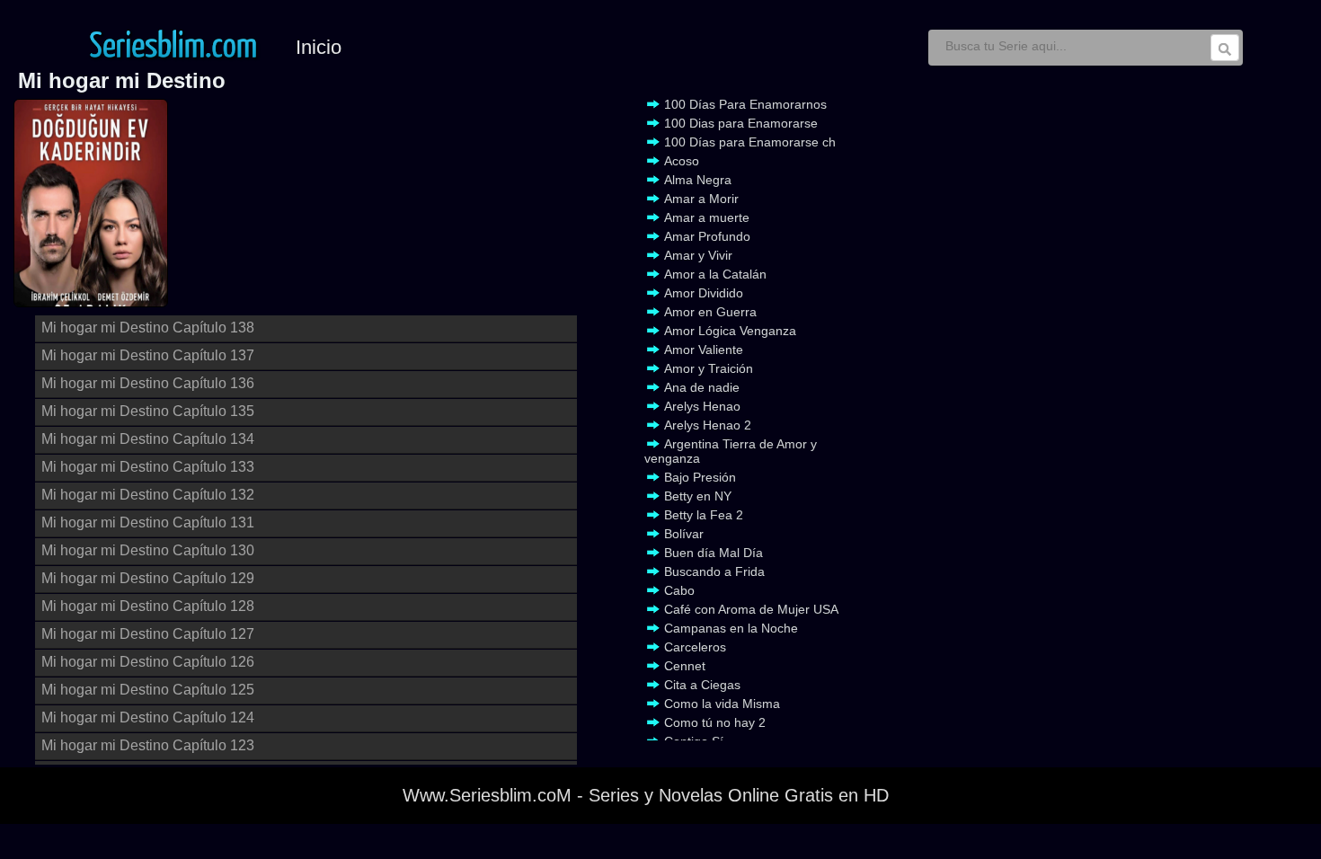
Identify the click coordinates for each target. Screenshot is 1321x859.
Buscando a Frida (714, 571)
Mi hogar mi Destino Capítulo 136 (147, 383)
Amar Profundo (707, 236)
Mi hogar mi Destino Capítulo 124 (147, 717)
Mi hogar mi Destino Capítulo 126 (147, 661)
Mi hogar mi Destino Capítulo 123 (147, 745)
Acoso (681, 161)
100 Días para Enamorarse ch (750, 142)
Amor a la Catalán (715, 274)
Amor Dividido (703, 293)
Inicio (318, 47)
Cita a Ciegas (702, 684)
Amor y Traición (708, 368)
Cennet (684, 666)
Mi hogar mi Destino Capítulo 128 (147, 606)
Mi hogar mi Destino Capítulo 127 (147, 634)
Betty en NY (697, 496)
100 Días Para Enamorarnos (745, 104)
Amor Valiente (703, 349)
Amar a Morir (701, 198)
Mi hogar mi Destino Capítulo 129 (147, 578)
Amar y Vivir (698, 255)
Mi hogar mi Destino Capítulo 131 (147, 522)
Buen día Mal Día (713, 552)
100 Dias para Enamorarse (741, 123)
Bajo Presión (700, 477)
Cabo (679, 590)
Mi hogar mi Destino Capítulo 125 (147, 689)
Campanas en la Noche (731, 628)
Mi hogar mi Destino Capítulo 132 (147, 494)
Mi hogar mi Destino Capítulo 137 (147, 355)
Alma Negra (697, 180)
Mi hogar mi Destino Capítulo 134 (147, 439)
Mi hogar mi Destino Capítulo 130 (147, 550)
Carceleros (695, 647)
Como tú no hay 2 (715, 722)
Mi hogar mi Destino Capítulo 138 (147, 327)
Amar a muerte (706, 217)
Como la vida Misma (722, 703)
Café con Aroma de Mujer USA (751, 609)
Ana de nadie (702, 387)
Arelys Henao (702, 406)
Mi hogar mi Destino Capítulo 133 (147, 466)
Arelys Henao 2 (707, 425)
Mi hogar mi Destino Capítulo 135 (147, 411)
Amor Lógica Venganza (730, 330)
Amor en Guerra (710, 312)
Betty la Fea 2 (703, 515)
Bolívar (684, 534)
